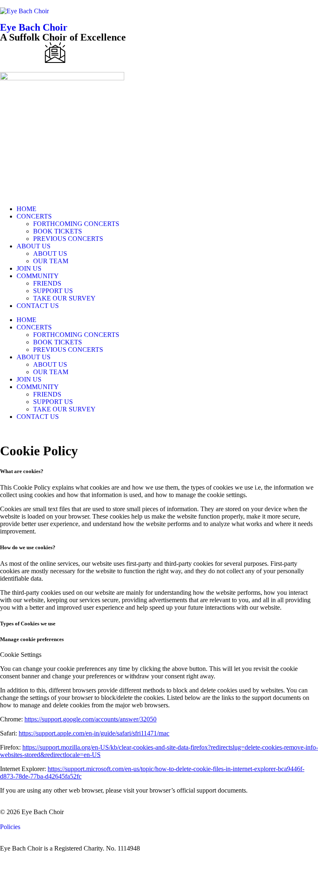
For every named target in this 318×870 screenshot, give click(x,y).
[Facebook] (10, 52)
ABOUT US (34, 246)
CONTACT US (38, 305)
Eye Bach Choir (33, 27)
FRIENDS (47, 283)
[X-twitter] (32, 52)
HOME (26, 208)
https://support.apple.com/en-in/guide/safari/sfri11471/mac (94, 733)
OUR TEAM (50, 260)
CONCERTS (34, 216)
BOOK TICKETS (57, 231)
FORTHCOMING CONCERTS (76, 223)
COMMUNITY (38, 275)
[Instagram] (77, 52)
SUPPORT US (53, 290)
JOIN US (29, 268)
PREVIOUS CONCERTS (68, 238)
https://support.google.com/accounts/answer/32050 (90, 719)
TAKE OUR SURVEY (64, 298)
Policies (10, 826)
